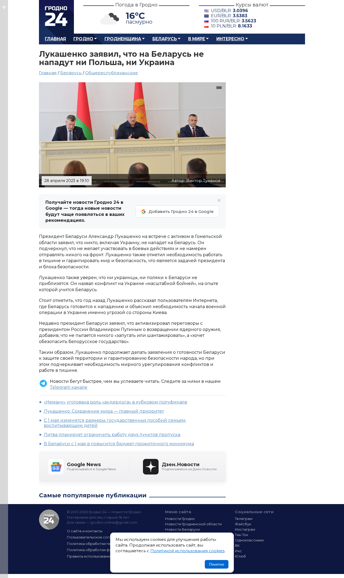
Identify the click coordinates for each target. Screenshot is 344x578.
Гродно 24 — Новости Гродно (49, 519)
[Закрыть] (219, 200)
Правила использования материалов (101, 556)
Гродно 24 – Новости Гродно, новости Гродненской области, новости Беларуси (56, 17)
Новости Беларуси (182, 529)
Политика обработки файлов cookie (100, 550)
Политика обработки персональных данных (107, 543)
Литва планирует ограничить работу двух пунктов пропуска (112, 434)
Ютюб (240, 556)
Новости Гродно (180, 518)
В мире (196, 38)
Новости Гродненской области (193, 524)
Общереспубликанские (111, 72)
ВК (237, 545)
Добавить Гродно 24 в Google (181, 211)
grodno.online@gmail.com (113, 522)
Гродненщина (123, 38)
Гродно (83, 38)
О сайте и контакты (84, 531)
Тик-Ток (241, 535)
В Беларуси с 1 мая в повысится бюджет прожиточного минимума (119, 443)
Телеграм (243, 518)
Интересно (230, 38)
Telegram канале (68, 387)
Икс (238, 551)
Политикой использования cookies (187, 550)
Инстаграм (245, 529)
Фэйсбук (243, 524)
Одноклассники (249, 540)
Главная (55, 38)
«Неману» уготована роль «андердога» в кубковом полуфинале (115, 402)
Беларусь (164, 38)
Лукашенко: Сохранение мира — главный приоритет (104, 411)
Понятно (216, 564)
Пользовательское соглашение (96, 537)
